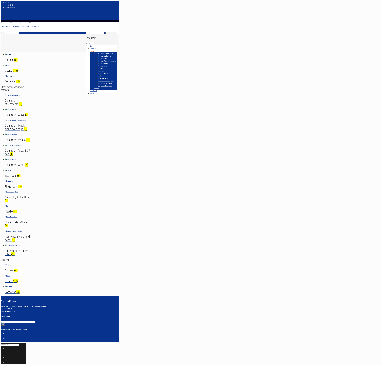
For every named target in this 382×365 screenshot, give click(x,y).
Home (6, 41)
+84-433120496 (9, 5)
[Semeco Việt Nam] (20, 26)
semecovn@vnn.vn (10, 7)
